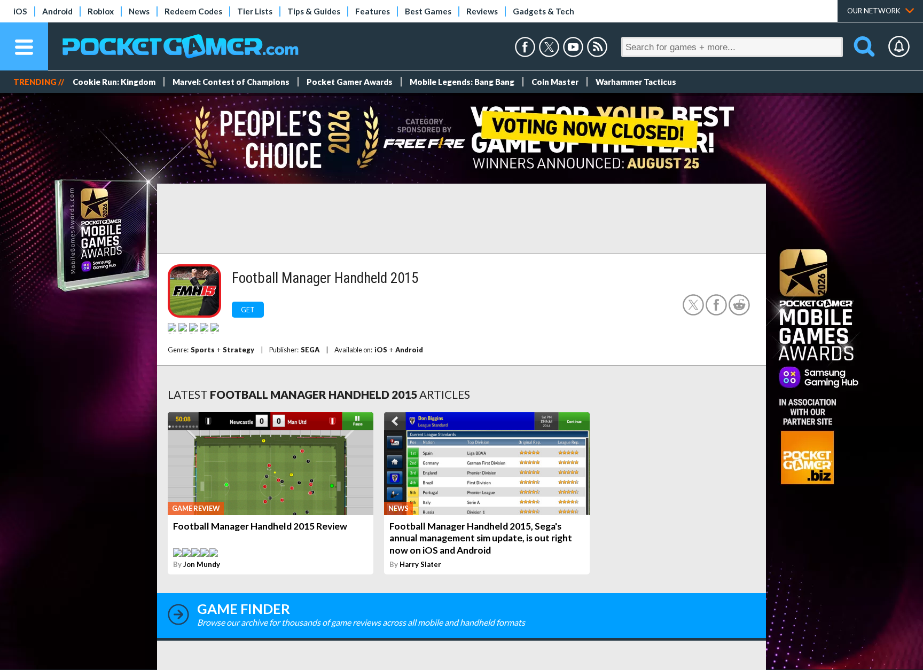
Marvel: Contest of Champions (231, 81)
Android (57, 11)
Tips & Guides (313, 11)
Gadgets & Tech (543, 11)
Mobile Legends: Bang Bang (462, 81)
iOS (20, 11)
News (139, 11)
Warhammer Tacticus (636, 81)
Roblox (101, 11)
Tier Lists (254, 11)
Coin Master (554, 81)
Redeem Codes (193, 11)
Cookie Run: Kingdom (114, 81)
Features (372, 11)
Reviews (482, 11)
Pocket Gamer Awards (350, 81)
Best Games (428, 11)
